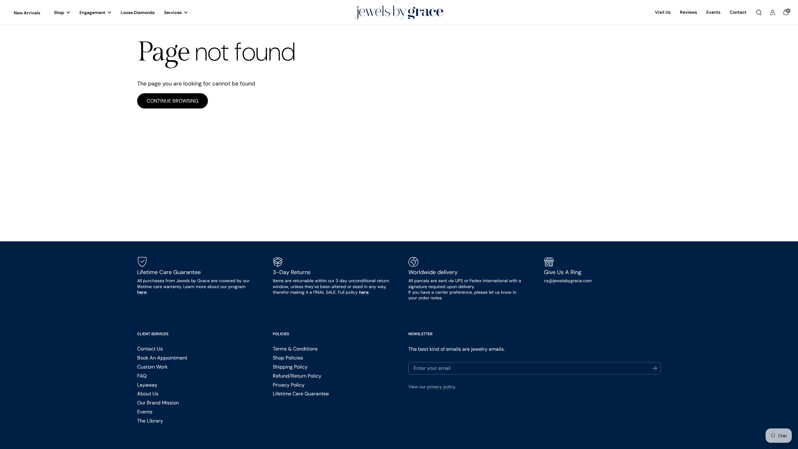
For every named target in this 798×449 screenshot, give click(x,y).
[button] (759, 12)
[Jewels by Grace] (399, 13)
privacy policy (441, 386)
